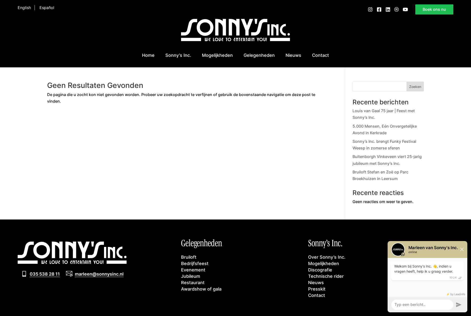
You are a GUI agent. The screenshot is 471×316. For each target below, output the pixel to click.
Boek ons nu (434, 9)
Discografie (320, 270)
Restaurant (193, 282)
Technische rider (326, 276)
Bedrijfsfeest (195, 263)
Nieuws (293, 55)
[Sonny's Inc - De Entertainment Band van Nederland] (235, 39)
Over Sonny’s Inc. (326, 257)
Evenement (193, 270)
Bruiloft (188, 257)
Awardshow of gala (201, 289)
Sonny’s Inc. (178, 55)
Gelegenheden (259, 55)
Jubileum (190, 276)
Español (46, 7)
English (24, 7)
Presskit (317, 289)
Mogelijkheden (217, 55)
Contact (320, 55)
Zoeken (415, 86)
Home (148, 55)
